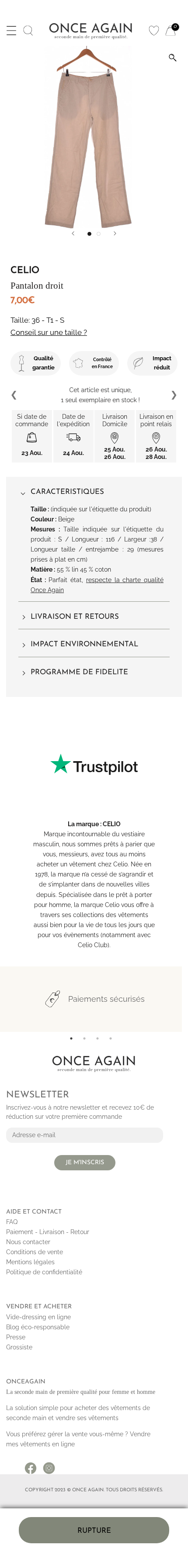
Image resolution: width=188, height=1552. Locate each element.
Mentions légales (30, 1262)
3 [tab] (97, 1038)
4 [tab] (110, 1038)
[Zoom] (172, 57)
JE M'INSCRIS (85, 1162)
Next (173, 395)
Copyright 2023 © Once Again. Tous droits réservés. (94, 1490)
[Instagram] (49, 1465)
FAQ (11, 1221)
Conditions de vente (34, 1251)
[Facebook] (30, 1465)
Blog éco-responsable (38, 1327)
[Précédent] (73, 233)
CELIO (112, 824)
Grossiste (19, 1347)
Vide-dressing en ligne (38, 1317)
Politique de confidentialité (44, 1272)
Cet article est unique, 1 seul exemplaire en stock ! (94, 395)
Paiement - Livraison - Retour (47, 1231)
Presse (15, 1337)
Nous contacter (28, 1241)
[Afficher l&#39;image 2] (99, 234)
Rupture (94, 1531)
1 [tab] (71, 1038)
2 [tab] (84, 1038)
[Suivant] (115, 233)
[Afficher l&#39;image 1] (89, 234)
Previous (14, 395)
